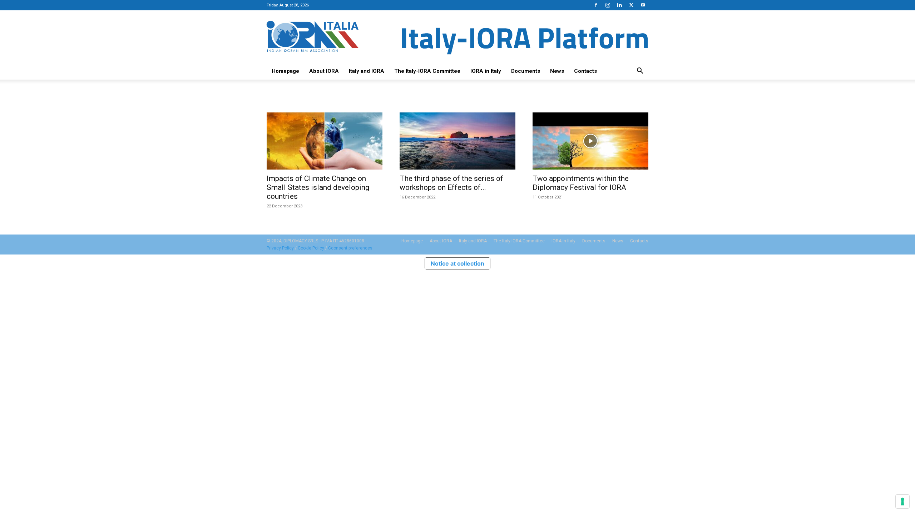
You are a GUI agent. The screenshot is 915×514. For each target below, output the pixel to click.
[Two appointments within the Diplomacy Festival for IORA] (590, 141)
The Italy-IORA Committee (427, 71)
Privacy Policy (280, 248)
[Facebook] (595, 5)
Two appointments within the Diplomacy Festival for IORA (581, 183)
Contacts (585, 71)
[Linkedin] (619, 5)
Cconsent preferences (350, 248)
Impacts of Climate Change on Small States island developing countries (318, 187)
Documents (525, 71)
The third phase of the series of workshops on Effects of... (451, 183)
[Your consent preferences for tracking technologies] (902, 501)
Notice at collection (457, 263)
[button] (639, 71)
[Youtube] (643, 5)
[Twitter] (631, 5)
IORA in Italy (485, 71)
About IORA (324, 71)
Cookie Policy (311, 248)
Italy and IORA (366, 71)
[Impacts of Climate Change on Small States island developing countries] (324, 141)
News (557, 71)
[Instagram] (607, 5)
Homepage (285, 71)
